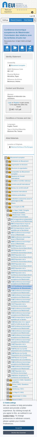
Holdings (5, 20)
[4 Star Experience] (24, 10)
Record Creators (16, 20)
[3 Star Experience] (22, 10)
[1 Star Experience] (18, 10)
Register (16, 103)
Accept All (18, 428)
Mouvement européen (18, 65)
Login (31, 16)
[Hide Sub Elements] (6, 158)
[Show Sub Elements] (7, 161)
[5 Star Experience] (26, 10)
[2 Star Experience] (20, 10)
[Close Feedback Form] (32, 12)
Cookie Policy (8, 416)
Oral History (28, 20)
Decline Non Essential (18, 432)
